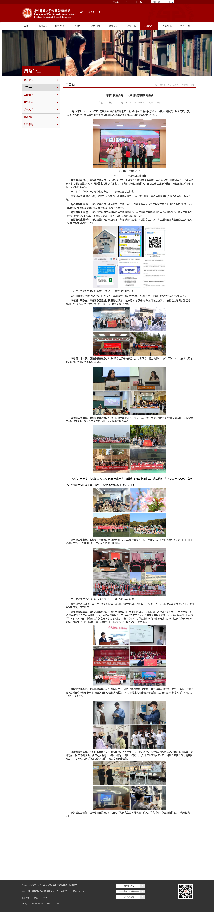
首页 (26, 26)
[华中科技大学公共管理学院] (49, 13)
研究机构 (138, 2)
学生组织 (28, 102)
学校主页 (116, 2)
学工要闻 (28, 87)
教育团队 (59, 26)
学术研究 (95, 26)
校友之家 (185, 26)
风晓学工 (149, 26)
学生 (82, 12)
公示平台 (28, 124)
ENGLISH (127, 2)
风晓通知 (28, 117)
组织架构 (28, 80)
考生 (101, 12)
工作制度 (28, 95)
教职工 (91, 12)
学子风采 (28, 109)
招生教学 (77, 26)
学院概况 (42, 26)
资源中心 (167, 26)
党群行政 (131, 26)
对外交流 (113, 26)
